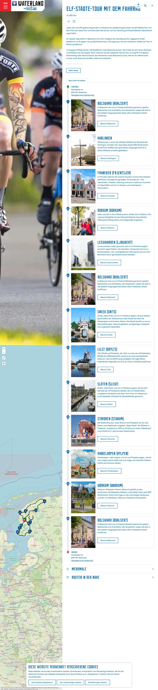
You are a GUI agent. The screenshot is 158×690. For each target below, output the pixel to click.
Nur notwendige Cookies (70, 682)
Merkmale (79, 569)
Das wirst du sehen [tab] (77, 80)
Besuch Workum (108, 506)
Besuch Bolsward (108, 123)
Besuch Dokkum (108, 228)
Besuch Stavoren (108, 439)
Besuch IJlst (106, 369)
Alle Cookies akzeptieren (42, 682)
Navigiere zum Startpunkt (82, 95)
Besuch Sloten (107, 404)
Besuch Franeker (108, 196)
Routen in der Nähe (85, 577)
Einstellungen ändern (97, 682)
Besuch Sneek (107, 335)
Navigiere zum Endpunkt (82, 560)
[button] (24, 520)
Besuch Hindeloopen (109, 471)
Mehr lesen (73, 70)
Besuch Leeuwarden (109, 262)
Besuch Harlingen (108, 158)
